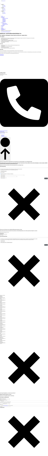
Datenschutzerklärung (6, 405)
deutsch (3, 4)
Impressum (2, 135)
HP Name (1, 406)
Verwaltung (2, 29)
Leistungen (2, 17)
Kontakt (2, 26)
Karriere (2, 22)
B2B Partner (2, 25)
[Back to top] (5, 149)
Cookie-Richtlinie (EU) (4, 136)
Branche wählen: (2, 172)
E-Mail (1, 399)
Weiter (46, 178)
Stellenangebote (5, 31)
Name (1, 398)
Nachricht (1, 404)
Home (2, 27)
